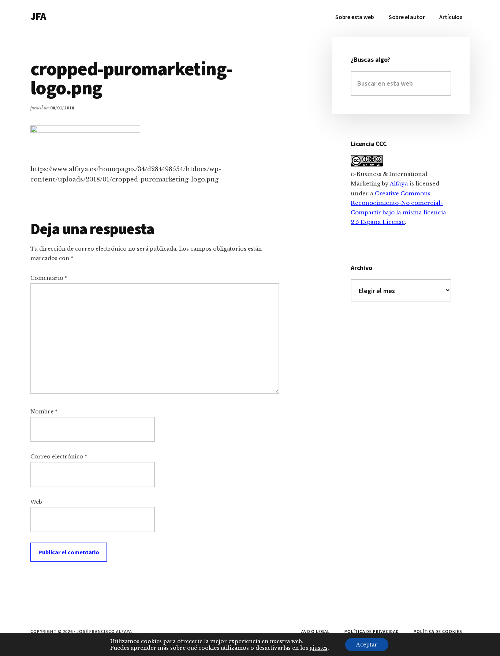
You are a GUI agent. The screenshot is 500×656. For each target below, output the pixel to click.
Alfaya (399, 183)
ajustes (319, 648)
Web (36, 502)
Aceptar (366, 644)
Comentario (48, 278)
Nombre (43, 411)
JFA (38, 16)
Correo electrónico (58, 456)
